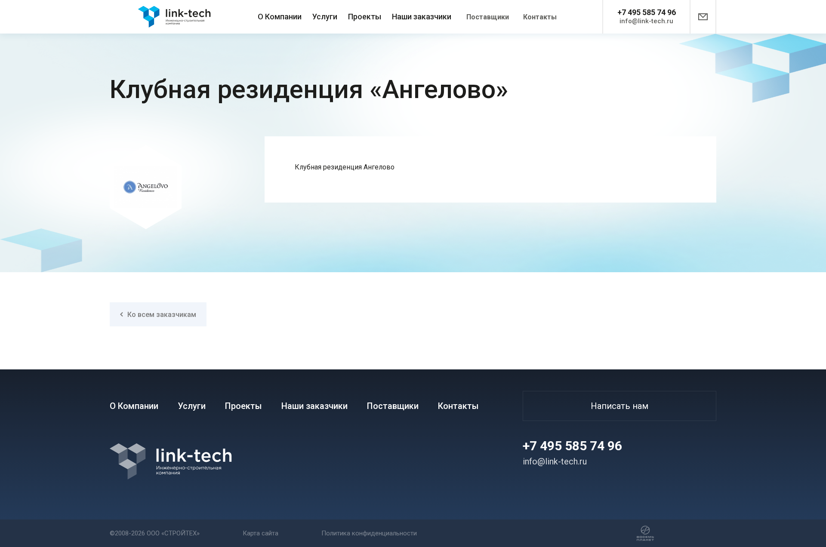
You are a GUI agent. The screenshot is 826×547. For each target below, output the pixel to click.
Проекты (364, 16)
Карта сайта (260, 533)
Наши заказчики (421, 16)
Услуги (324, 16)
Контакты (540, 17)
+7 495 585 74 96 (646, 12)
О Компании (280, 16)
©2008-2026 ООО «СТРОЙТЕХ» (155, 533)
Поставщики (487, 17)
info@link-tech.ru (646, 21)
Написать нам (619, 406)
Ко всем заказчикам (161, 314)
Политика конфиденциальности (369, 533)
